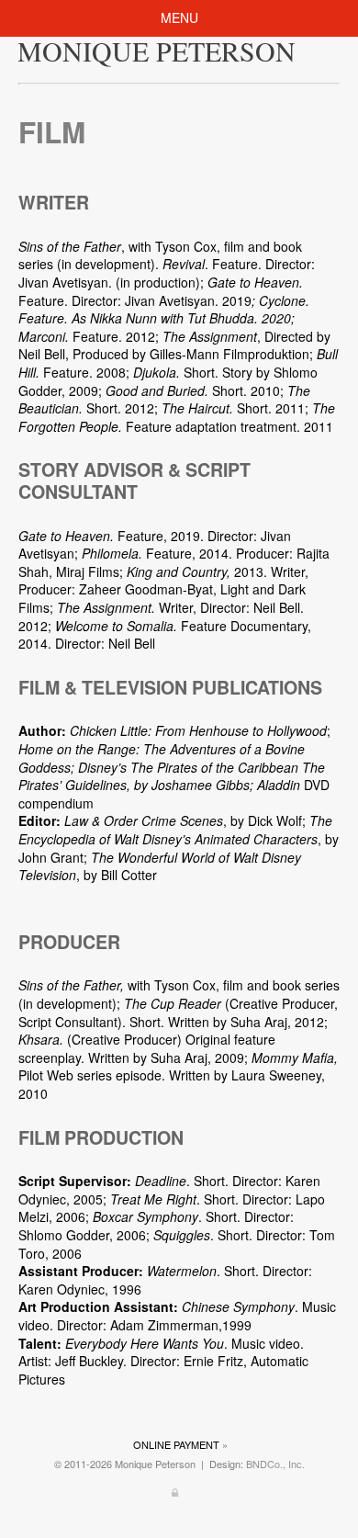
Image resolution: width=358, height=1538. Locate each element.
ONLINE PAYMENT (176, 1444)
